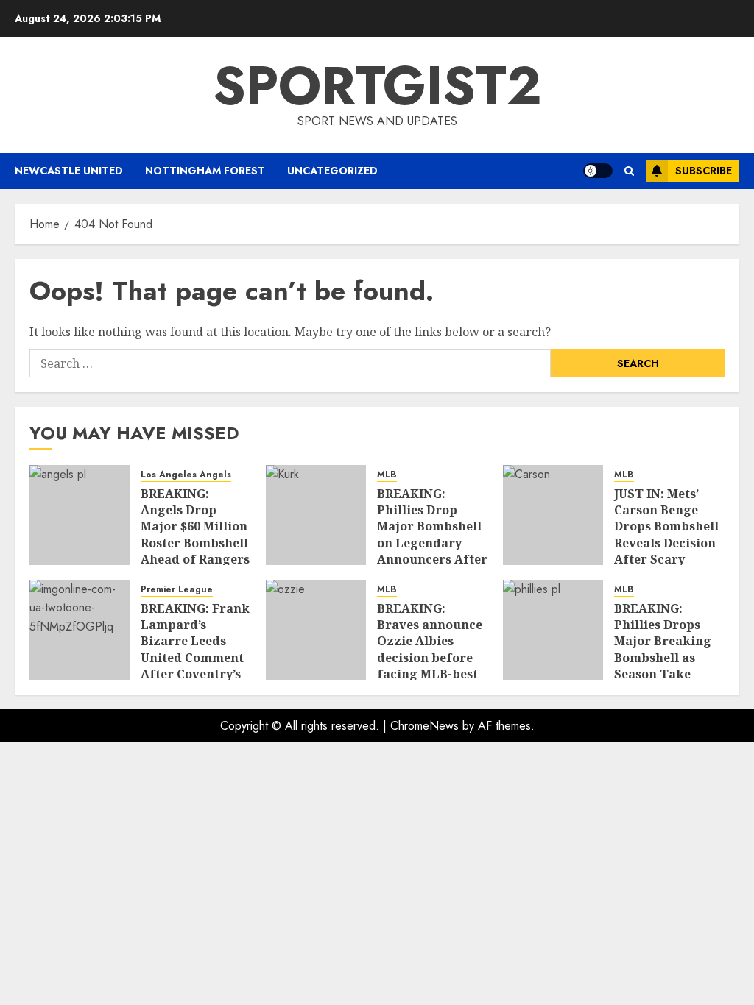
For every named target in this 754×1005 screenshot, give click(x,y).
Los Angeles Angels (186, 475)
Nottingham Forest (205, 170)
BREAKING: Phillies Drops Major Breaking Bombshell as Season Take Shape (662, 649)
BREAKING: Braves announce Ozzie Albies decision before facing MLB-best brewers (429, 649)
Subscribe (703, 170)
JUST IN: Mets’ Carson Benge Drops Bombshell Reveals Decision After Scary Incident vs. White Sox (666, 543)
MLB (387, 475)
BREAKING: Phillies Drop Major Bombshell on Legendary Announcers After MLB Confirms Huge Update (432, 543)
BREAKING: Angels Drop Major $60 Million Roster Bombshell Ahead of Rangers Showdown (195, 535)
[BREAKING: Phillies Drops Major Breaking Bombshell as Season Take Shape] (553, 630)
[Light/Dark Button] (598, 170)
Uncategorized (332, 170)
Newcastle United (69, 170)
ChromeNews (424, 725)
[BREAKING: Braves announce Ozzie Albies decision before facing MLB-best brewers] (316, 630)
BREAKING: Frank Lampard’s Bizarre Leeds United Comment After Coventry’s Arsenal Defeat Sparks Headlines (195, 657)
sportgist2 (377, 85)
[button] (629, 171)
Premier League (177, 589)
